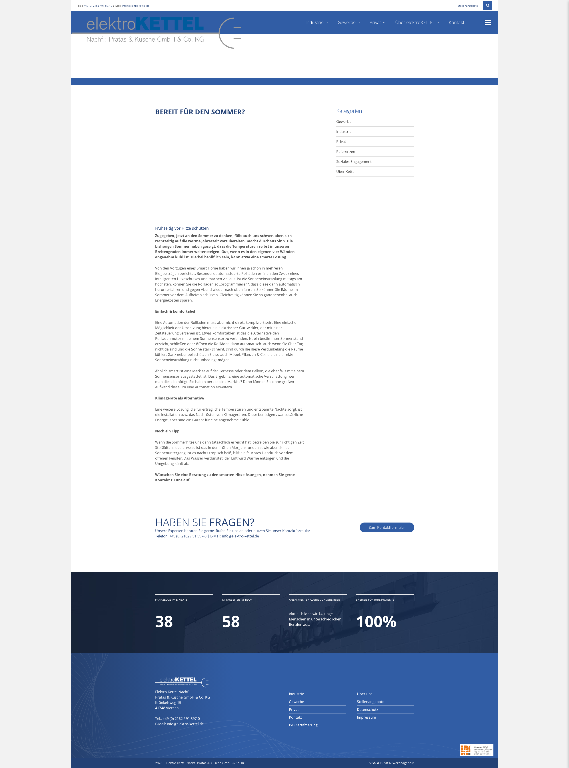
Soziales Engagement (354, 161)
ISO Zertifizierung (303, 725)
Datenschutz (367, 709)
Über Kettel (345, 171)
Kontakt (457, 22)
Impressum (366, 717)
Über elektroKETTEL (415, 22)
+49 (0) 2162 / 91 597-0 (98, 6)
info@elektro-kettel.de (135, 6)
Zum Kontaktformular (387, 527)
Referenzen (345, 151)
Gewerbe (347, 22)
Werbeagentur (403, 763)
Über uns (365, 693)
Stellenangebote (468, 6)
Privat (375, 22)
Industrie (315, 22)
